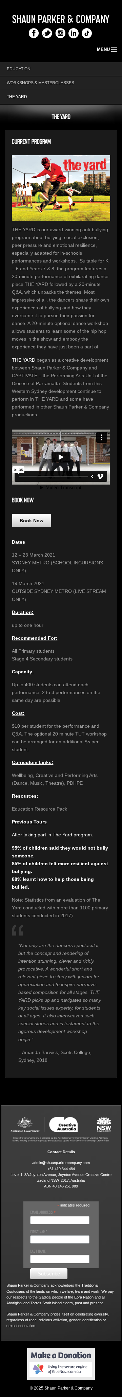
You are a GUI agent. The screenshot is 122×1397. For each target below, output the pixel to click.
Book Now (31, 520)
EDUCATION (18, 69)
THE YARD (17, 96)
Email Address (43, 1212)
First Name (38, 1232)
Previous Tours (29, 821)
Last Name (38, 1251)
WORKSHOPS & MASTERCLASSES (40, 82)
